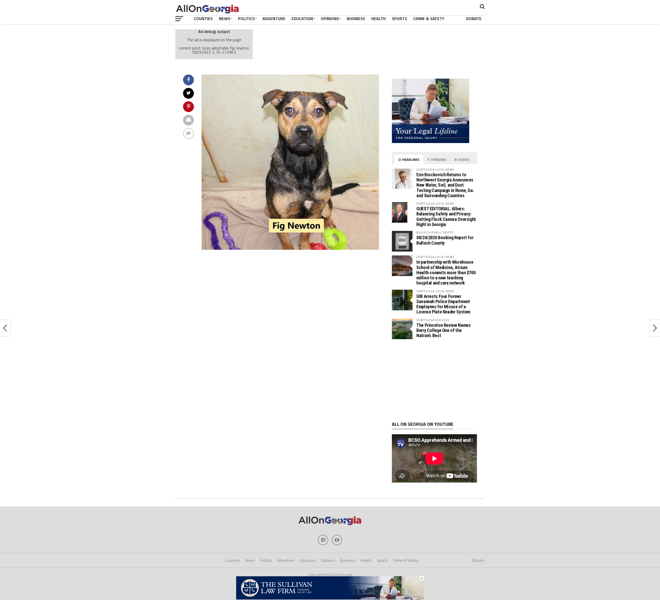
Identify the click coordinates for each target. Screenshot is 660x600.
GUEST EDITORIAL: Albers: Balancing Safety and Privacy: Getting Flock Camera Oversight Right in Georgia (446, 216)
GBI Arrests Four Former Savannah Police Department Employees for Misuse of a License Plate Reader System (443, 304)
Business (356, 18)
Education (302, 18)
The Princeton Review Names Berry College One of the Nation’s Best (443, 330)
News (224, 18)
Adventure (273, 18)
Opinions (330, 18)
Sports (399, 18)
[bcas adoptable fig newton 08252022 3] (290, 248)
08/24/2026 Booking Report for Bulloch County (444, 240)
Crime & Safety (428, 18)
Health (378, 18)
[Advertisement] (434, 380)
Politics (246, 18)
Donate (474, 18)
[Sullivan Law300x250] (430, 141)
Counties (203, 18)
